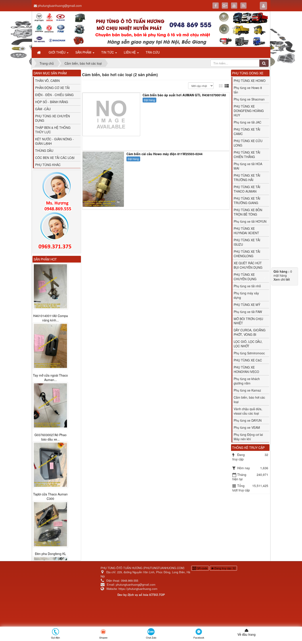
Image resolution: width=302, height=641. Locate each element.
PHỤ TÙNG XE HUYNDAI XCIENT (246, 230)
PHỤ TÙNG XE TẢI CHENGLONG (247, 253)
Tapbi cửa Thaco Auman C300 (50, 436)
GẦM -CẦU (43, 109)
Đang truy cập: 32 (225, 564)
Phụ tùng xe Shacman (249, 99)
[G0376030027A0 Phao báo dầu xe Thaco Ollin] (50, 345)
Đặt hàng (149, 100)
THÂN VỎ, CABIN (47, 80)
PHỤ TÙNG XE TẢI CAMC (247, 131)
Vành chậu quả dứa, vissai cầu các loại (248, 411)
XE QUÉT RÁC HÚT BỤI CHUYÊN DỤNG (248, 265)
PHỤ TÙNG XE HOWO (250, 80)
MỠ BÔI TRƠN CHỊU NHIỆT (248, 321)
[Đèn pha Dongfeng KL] (50, 465)
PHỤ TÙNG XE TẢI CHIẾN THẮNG (247, 154)
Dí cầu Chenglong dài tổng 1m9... (50, 551)
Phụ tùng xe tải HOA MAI (248, 166)
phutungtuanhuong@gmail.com (60, 5)
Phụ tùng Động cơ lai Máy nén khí (248, 436)
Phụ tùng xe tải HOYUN (250, 221)
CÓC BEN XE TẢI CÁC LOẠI (55, 157)
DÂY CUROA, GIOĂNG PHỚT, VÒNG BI (250, 332)
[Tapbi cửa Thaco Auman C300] (50, 405)
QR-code (202, 564)
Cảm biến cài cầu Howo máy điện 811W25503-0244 (164, 154)
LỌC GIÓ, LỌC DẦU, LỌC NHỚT (248, 343)
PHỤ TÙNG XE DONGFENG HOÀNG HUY (249, 110)
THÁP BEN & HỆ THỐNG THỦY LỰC (53, 129)
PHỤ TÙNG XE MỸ (247, 304)
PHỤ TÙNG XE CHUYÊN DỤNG (245, 276)
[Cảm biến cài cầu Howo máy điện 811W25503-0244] (103, 179)
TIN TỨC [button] (108, 52)
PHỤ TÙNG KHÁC (48, 164)
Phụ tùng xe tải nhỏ (247, 286)
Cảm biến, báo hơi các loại (249, 399)
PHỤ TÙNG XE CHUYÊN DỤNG (52, 118)
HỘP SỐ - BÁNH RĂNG (51, 102)
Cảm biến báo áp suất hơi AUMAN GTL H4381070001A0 (184, 95)
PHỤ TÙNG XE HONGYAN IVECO (246, 369)
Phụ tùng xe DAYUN (248, 420)
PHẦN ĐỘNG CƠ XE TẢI (52, 87)
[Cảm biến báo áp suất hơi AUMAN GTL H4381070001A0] (111, 114)
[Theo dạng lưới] (221, 85)
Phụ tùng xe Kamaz (247, 390)
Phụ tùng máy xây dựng (246, 295)
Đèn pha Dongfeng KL (50, 494)
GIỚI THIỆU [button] (57, 52)
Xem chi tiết (281, 279)
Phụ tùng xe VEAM (247, 427)
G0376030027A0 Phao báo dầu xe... (50, 377)
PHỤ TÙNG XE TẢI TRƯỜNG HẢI (247, 177)
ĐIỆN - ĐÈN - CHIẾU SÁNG (54, 95)
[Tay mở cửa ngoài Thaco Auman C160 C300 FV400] (50, 286)
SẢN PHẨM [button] (83, 52)
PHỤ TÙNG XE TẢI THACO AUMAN (247, 189)
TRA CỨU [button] (153, 52)
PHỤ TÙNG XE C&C (248, 360)
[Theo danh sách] (227, 85)
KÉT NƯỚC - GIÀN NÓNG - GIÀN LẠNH (54, 141)
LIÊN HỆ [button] (130, 52)
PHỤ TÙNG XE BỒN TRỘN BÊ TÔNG (248, 212)
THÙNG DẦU (44, 150)
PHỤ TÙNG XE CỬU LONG (248, 143)
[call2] (56, 231)
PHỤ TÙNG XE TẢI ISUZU (247, 242)
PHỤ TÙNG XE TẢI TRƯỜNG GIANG (247, 200)
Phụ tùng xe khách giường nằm (247, 380)
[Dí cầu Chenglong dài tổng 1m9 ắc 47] (50, 520)
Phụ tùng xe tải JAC (247, 122)
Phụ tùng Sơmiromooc (249, 353)
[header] (151, 29)
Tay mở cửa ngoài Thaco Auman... (50, 317)
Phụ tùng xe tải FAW (248, 311)
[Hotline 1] (56, 192)
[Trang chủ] (39, 52)
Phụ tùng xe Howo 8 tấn (248, 89)
